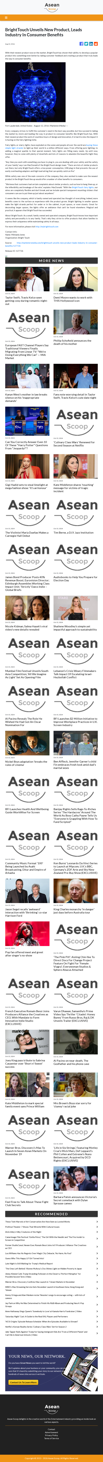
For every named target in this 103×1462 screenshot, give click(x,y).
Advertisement (51, 1432)
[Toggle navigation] (6, 18)
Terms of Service (51, 1438)
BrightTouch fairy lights (83, 187)
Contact (51, 1429)
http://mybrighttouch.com (47, 226)
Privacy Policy (51, 1435)
